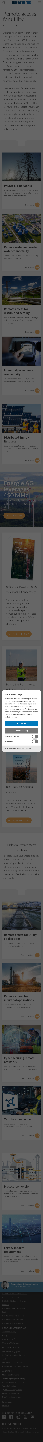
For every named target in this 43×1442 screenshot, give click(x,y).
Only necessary (21, 731)
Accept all (21, 723)
